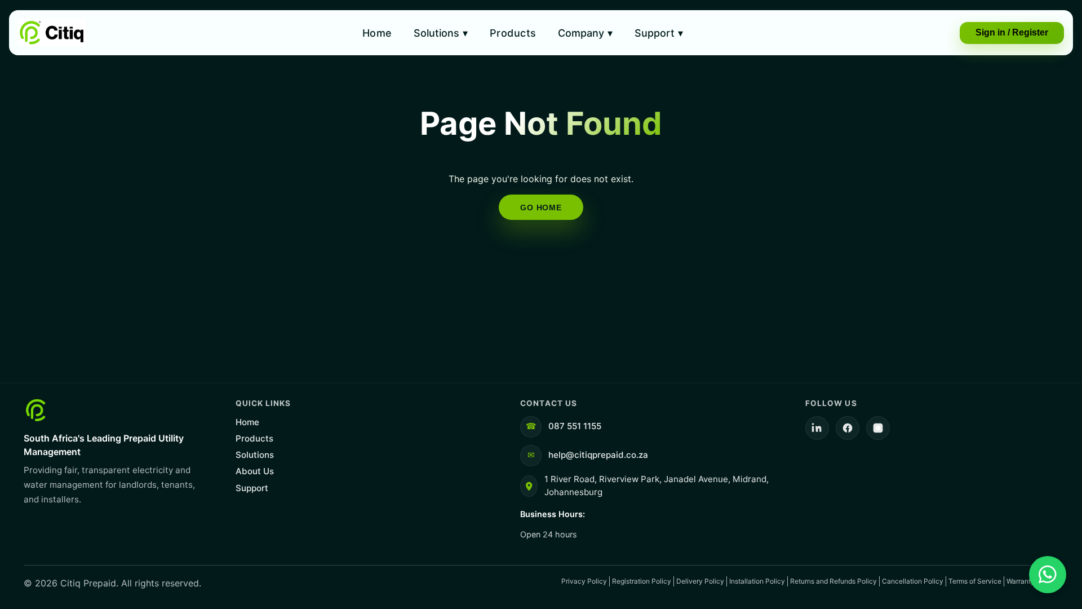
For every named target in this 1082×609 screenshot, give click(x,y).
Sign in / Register (1011, 32)
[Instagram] (878, 428)
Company (585, 33)
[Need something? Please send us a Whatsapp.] (1047, 574)
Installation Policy (757, 581)
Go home (540, 207)
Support (659, 33)
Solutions (441, 33)
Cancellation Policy (912, 581)
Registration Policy (641, 581)
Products (513, 33)
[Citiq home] (52, 32)
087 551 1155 (574, 426)
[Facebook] (847, 428)
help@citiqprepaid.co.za (598, 454)
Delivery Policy (700, 581)
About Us (255, 471)
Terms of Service (974, 581)
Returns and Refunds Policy (833, 581)
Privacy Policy (584, 581)
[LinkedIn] (817, 428)
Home (377, 33)
